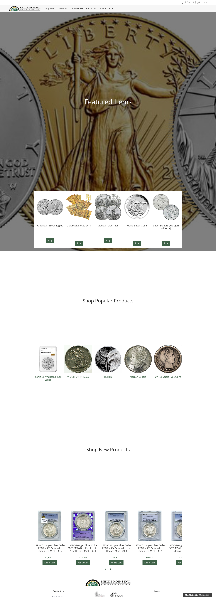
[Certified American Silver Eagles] (48, 359)
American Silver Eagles (50, 225)
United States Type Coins (168, 376)
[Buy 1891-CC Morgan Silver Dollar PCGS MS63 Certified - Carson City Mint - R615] (49, 525)
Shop (50, 240)
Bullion (108, 376)
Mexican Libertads (108, 225)
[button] (190, 2)
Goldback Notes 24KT (79, 225)
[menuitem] (181, 2)
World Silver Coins (137, 225)
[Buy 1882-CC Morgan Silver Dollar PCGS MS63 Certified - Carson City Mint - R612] (149, 525)
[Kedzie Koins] (24, 8)
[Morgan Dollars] (138, 359)
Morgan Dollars (138, 376)
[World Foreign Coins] (78, 359)
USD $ (204, 2)
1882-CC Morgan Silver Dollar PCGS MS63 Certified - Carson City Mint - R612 (149, 548)
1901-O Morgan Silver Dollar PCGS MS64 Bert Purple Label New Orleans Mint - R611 (83, 548)
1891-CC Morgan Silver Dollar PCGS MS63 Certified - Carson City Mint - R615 (49, 548)
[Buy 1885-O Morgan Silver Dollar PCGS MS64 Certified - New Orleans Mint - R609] (116, 525)
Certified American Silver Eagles (48, 378)
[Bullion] (108, 359)
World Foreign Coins (78, 376)
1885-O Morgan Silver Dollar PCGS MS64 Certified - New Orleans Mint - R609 (116, 548)
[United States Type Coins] (168, 359)
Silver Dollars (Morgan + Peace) (166, 227)
